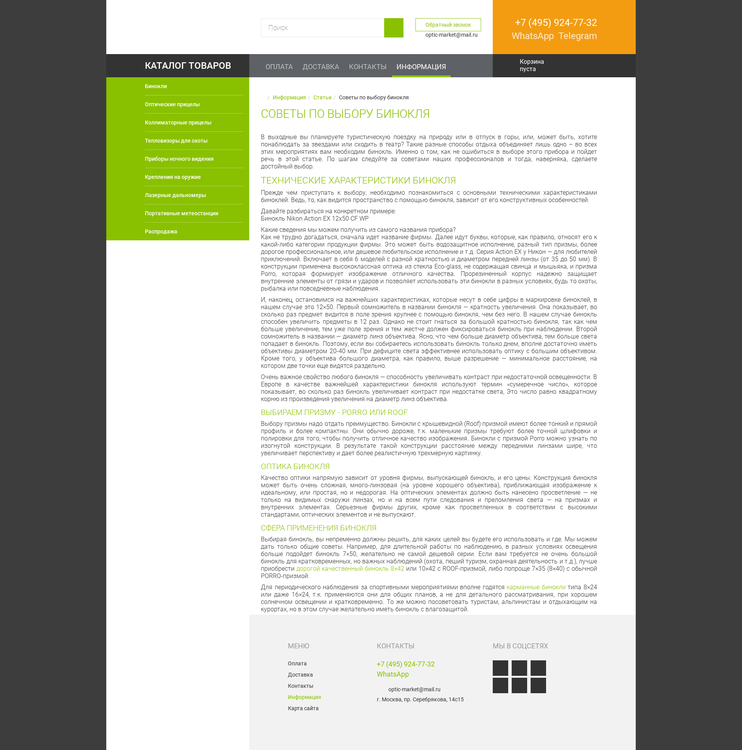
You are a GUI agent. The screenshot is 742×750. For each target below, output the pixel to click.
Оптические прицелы (172, 104)
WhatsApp (393, 674)
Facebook (519, 668)
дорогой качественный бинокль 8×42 (350, 568)
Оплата (297, 663)
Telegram (538, 685)
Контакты (300, 686)
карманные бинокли (536, 587)
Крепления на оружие (173, 177)
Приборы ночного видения (179, 159)
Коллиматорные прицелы (178, 122)
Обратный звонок (448, 25)
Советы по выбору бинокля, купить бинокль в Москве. (189, 680)
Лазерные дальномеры (175, 195)
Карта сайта (303, 708)
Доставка (300, 675)
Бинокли (156, 86)
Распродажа (161, 231)
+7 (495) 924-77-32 (406, 664)
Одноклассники (538, 668)
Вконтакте (500, 668)
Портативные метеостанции (181, 213)
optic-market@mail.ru (414, 689)
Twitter (500, 685)
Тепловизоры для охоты (176, 141)
